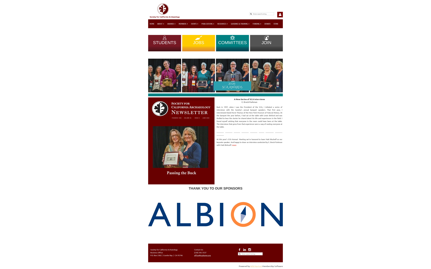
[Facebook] (239, 249)
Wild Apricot (256, 266)
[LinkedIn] (244, 249)
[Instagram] (249, 249)
